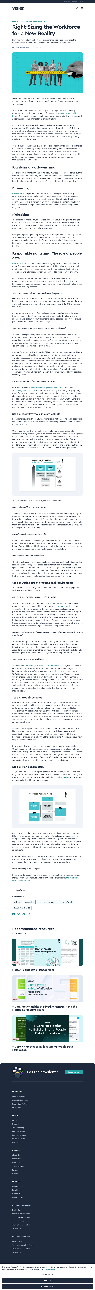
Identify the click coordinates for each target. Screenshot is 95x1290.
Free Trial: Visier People (21, 1214)
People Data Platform (20, 1104)
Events (14, 1120)
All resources (17, 933)
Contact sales (17, 1197)
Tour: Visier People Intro (21, 1217)
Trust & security (18, 1166)
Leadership (29, 902)
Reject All (47, 1280)
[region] (47, 1277)
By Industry (16, 1108)
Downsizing (17, 194)
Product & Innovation (47, 902)
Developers (16, 1142)
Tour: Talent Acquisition (21, 1225)
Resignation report (19, 1135)
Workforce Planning (19, 1096)
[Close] (91, 1267)
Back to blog (21, 890)
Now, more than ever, (21, 264)
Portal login (16, 1190)
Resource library (18, 1131)
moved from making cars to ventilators (46, 388)
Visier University (18, 1139)
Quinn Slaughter (21, 47)
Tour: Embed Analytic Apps (22, 1245)
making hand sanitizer (25, 391)
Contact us (16, 1194)
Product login (17, 1186)
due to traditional (61, 606)
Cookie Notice (49, 1269)
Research (15, 1124)
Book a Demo (17, 1210)
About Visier (17, 1155)
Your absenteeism (62, 777)
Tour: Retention (18, 1221)
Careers (15, 1174)
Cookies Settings (47, 1274)
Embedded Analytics (20, 1100)
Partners (15, 1170)
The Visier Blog (18, 1128)
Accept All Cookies (47, 1286)
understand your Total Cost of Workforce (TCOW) (44, 666)
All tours (15, 1229)
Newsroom (16, 1162)
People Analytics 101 (22, 908)
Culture (17, 902)
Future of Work (66, 902)
